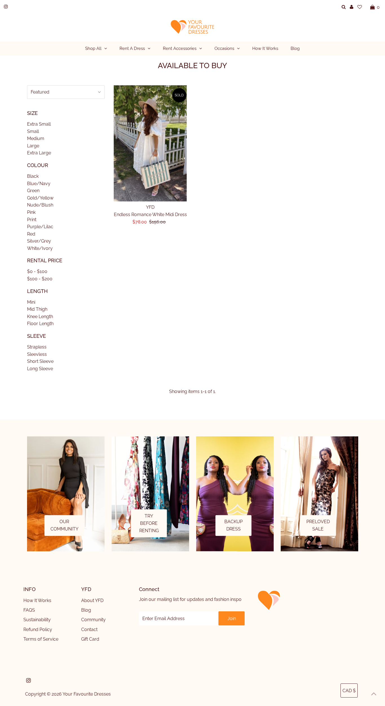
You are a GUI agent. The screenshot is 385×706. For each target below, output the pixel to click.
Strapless (37, 347)
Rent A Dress (132, 48)
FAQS (29, 610)
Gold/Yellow (40, 198)
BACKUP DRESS (233, 525)
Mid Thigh (37, 309)
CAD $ (349, 690)
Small (33, 131)
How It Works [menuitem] (265, 48)
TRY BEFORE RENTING (149, 523)
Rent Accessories (179, 48)
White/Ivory (40, 248)
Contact (89, 629)
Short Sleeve (40, 361)
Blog (86, 610)
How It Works (37, 600)
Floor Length (40, 323)
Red (31, 234)
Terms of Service (40, 639)
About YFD (92, 600)
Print (31, 219)
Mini (31, 302)
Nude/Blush (40, 205)
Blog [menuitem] (295, 48)
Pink (31, 212)
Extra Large (39, 153)
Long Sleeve (40, 368)
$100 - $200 (39, 278)
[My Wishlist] (359, 7)
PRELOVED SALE (318, 525)
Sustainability (37, 619)
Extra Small (39, 124)
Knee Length (40, 316)
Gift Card (90, 639)
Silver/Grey (39, 241)
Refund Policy (37, 629)
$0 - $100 (37, 271)
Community (93, 619)
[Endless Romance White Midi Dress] (150, 143)
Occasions (224, 48)
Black (33, 176)
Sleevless (37, 354)
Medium (35, 138)
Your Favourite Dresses (87, 694)
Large (33, 145)
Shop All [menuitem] (93, 48)
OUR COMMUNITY (64, 525)
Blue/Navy (38, 183)
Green (33, 190)
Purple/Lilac (40, 226)
